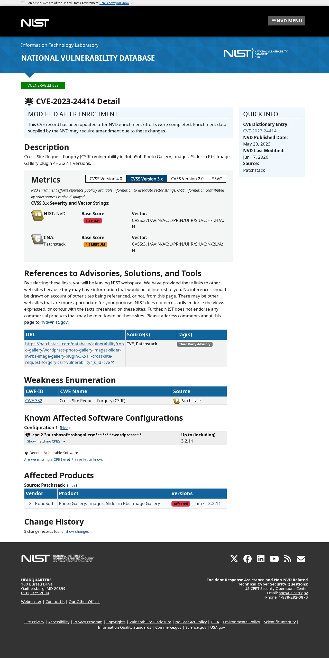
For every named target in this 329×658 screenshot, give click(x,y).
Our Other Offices (84, 601)
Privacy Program (88, 621)
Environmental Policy (241, 621)
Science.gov (196, 627)
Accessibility (58, 621)
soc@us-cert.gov (293, 592)
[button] (286, 20)
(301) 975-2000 (35, 592)
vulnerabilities (43, 85)
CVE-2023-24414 (260, 131)
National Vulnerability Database (88, 58)
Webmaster (31, 601)
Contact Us (55, 601)
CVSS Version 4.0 (106, 179)
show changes (77, 531)
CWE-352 (33, 400)
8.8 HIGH (93, 220)
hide (64, 428)
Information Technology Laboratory (59, 45)
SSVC (217, 179)
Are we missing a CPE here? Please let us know (63, 459)
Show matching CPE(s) (44, 441)
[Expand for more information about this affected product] (30, 503)
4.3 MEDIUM (95, 244)
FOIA (215, 621)
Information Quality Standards (124, 627)
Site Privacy (34, 621)
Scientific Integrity (280, 621)
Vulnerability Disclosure (150, 621)
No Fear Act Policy (191, 621)
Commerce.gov (168, 627)
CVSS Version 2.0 (187, 179)
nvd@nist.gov (54, 322)
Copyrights (115, 621)
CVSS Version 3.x (147, 179)
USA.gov (217, 627)
